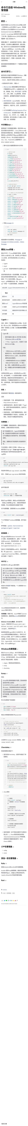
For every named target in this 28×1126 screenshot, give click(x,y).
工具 (13, 893)
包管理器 (9, 893)
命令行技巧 (18, 91)
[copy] (25, 149)
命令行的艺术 (7, 101)
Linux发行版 (17, 339)
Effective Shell (7, 87)
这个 (14, 628)
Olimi (5, 16)
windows (5, 889)
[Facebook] (8, 900)
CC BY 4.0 (11, 903)
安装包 (12, 393)
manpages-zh (9, 223)
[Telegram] (10, 900)
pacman (16, 616)
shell (4, 893)
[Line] (6, 900)
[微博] (15, 900)
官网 (9, 586)
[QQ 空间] (13, 900)
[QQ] (12, 900)
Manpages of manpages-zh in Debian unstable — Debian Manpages (12, 242)
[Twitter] (5, 900)
